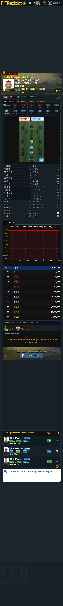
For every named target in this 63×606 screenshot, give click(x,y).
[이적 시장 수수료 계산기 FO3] (38, 3)
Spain (14, 97)
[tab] (9, 223)
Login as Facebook (32, 355)
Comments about (31, 471)
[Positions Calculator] (41, 160)
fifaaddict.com (15, 575)
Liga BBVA (31, 97)
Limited (27, 438)
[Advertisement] (31, 39)
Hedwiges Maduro (19, 77)
